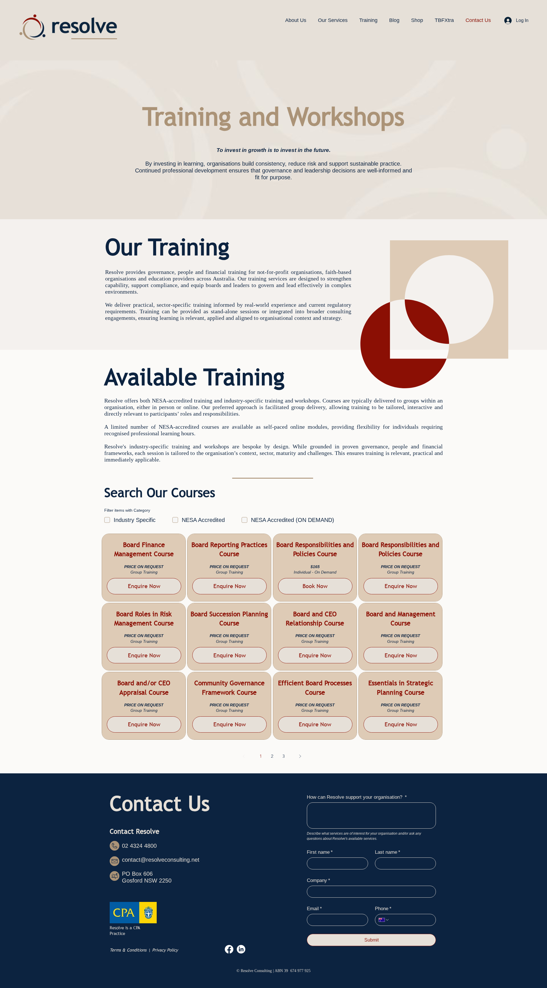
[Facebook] (229, 949)
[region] (144, 567)
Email (314, 908)
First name (320, 852)
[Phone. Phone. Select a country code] (384, 920)
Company (318, 880)
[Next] (300, 756)
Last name (387, 852)
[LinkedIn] (241, 949)
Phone (383, 908)
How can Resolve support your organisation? (357, 797)
